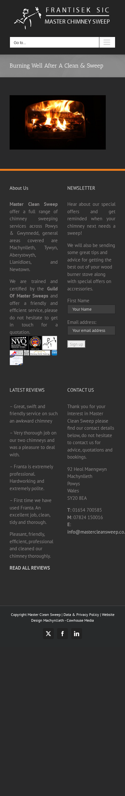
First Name (78, 300)
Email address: (81, 322)
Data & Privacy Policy (81, 614)
